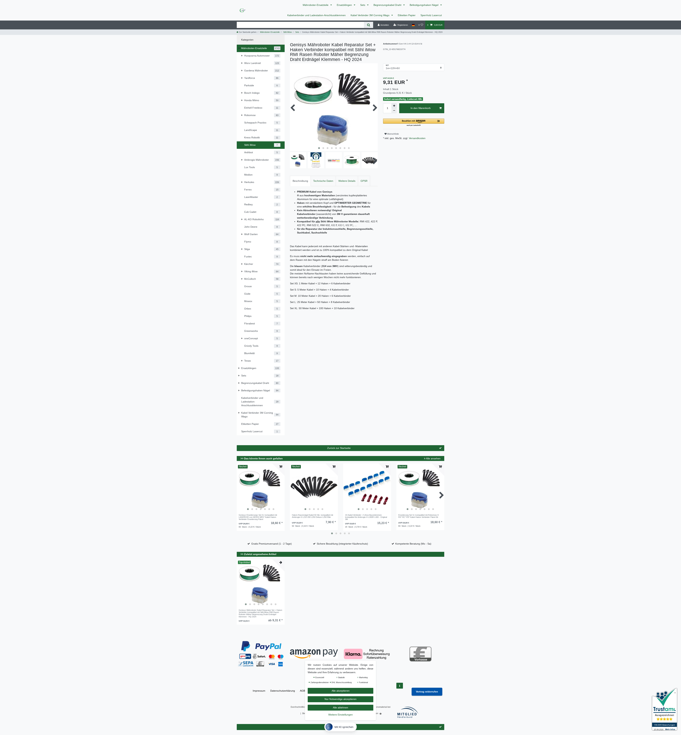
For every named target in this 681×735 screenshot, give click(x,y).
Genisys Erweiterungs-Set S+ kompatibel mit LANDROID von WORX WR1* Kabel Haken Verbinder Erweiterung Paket (258, 517)
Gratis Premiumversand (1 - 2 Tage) (271, 543)
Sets (363, 5)
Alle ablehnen (340, 707)
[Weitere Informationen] (399, 686)
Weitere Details (346, 180)
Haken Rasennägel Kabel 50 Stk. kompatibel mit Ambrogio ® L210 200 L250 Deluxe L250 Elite (312, 516)
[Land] (413, 25)
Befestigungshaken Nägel (424, 5)
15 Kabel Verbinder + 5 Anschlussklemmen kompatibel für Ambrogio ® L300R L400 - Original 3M (366, 517)
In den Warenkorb (421, 108)
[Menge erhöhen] (394, 105)
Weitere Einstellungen (340, 714)
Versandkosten (416, 138)
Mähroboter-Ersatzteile (316, 5)
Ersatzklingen (345, 5)
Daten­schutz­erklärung (282, 690)
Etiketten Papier (407, 15)
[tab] (300, 181)
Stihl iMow (287, 32)
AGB (302, 690)
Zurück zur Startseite (339, 448)
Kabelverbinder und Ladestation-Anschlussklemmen (316, 15)
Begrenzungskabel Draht (387, 5)
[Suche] (368, 25)
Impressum (259, 690)
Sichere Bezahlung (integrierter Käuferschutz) (342, 543)
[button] (413, 122)
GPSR (364, 180)
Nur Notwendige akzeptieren (340, 699)
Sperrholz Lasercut (431, 15)
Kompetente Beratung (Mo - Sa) (413, 543)
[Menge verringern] (394, 110)
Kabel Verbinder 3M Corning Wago (370, 15)
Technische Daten (323, 180)
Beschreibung (300, 180)
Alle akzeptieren (341, 690)
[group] (261, 488)
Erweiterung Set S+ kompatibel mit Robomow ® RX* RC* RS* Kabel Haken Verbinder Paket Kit (418, 516)
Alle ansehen (433, 458)
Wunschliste (393, 134)
